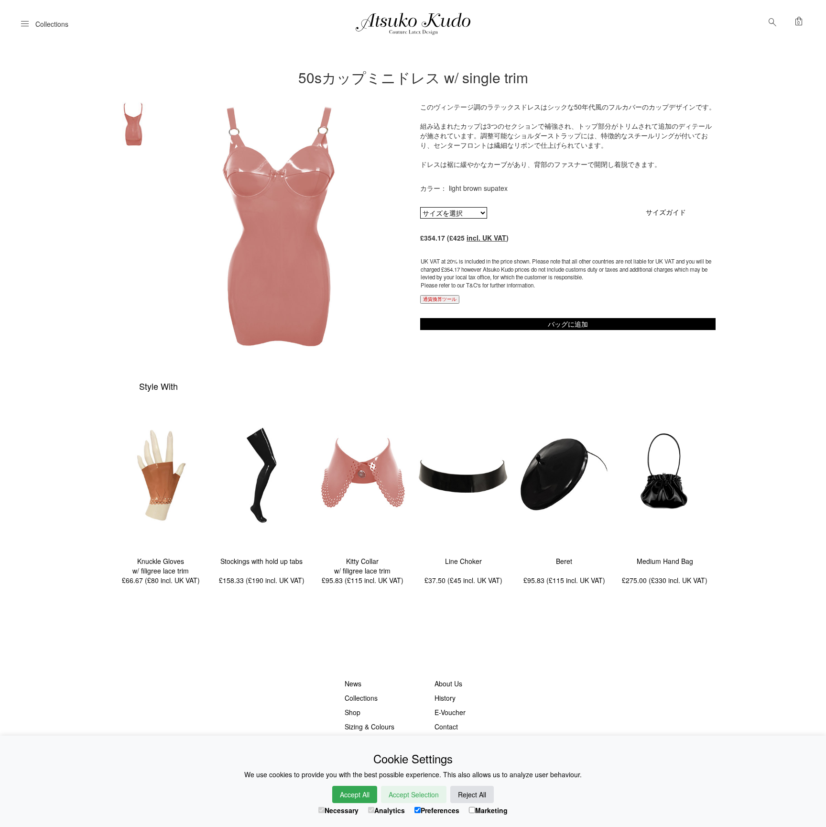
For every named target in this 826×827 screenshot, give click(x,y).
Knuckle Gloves (160, 561)
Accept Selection (414, 794)
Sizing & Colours (369, 726)
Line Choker (463, 561)
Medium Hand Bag (665, 561)
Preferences (440, 810)
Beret (564, 561)
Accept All (355, 794)
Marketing (491, 810)
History (445, 698)
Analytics (389, 810)
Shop (352, 712)
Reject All (472, 794)
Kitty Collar (362, 561)
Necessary (342, 810)
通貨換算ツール (439, 299)
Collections (361, 698)
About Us (448, 683)
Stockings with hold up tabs (261, 561)
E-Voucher (450, 712)
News (353, 683)
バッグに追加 (568, 324)
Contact (446, 726)
